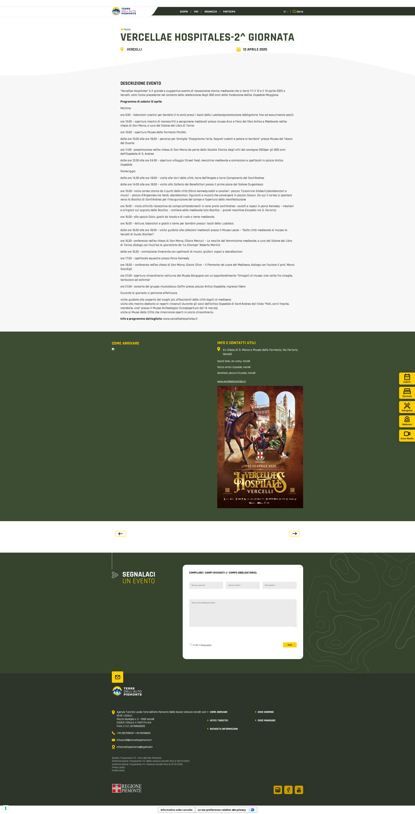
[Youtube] (299, 790)
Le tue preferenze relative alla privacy (222, 809)
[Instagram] (278, 790)
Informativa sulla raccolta (176, 809)
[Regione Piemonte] (127, 789)
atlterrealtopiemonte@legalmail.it (135, 747)
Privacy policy (206, 645)
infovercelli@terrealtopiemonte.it (134, 740)
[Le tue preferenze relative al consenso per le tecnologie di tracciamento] (6, 808)
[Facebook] (288, 790)
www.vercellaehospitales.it (231, 381)
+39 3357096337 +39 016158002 (134, 733)
